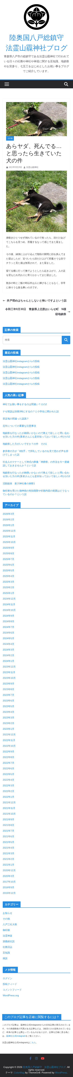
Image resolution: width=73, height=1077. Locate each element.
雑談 (5, 958)
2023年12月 (9, 666)
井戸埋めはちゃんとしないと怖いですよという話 (37, 300)
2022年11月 (9, 740)
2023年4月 (8, 712)
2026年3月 (8, 513)
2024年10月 (9, 610)
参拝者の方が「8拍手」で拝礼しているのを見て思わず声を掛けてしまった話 (35, 453)
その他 (10, 138)
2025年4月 (8, 576)
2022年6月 (8, 768)
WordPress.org (11, 995)
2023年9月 (8, 683)
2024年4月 (8, 644)
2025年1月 (8, 593)
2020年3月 (8, 876)
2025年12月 (9, 530)
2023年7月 (8, 695)
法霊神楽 (7, 935)
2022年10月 (9, 745)
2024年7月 (8, 627)
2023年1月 (8, 728)
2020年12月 (9, 870)
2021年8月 (8, 825)
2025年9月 (8, 547)
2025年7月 (8, 559)
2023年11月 (9, 672)
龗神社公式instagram (16, 1036)
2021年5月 (8, 842)
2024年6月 (8, 632)
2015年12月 (9, 893)
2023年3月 (8, 717)
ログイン (7, 978)
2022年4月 (8, 779)
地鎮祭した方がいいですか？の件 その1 (25, 443)
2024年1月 (8, 661)
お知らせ (7, 913)
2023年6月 (8, 700)
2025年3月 (8, 581)
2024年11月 (9, 604)
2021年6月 (8, 836)
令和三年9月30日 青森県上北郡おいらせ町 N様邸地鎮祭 (35, 312)
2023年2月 (8, 723)
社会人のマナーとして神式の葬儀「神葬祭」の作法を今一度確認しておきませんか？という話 (36, 463)
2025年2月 (8, 587)
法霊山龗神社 (32, 167)
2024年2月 (8, 655)
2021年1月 (8, 864)
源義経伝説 (9, 941)
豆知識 (6, 952)
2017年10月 (9, 881)
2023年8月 (8, 689)
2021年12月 (9, 802)
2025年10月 (9, 542)
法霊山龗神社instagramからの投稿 (21, 361)
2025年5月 (8, 570)
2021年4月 (8, 847)
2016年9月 (8, 887)
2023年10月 (9, 678)
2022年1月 (8, 796)
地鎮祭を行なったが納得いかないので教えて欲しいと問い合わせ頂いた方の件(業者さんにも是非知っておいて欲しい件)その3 (36, 474)
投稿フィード (10, 984)
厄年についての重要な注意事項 (19, 425)
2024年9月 (8, 615)
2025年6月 (8, 564)
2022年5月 (8, 774)
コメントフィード (12, 989)
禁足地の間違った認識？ (16, 418)
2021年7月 (8, 830)
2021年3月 (8, 853)
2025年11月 (9, 536)
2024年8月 (8, 621)
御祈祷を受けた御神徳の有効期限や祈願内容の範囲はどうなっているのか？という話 (36, 492)
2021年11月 (9, 808)
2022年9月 (8, 751)
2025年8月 (8, 553)
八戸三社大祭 (10, 924)
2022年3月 (8, 785)
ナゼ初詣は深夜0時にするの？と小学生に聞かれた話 (31, 411)
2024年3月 (8, 649)
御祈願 (6, 930)
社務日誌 (7, 947)
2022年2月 (8, 791)
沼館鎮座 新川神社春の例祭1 (19, 483)
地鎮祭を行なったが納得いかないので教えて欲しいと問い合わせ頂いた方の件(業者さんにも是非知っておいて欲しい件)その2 (36, 435)
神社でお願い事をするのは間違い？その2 (25, 404)
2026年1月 (8, 525)
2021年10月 (9, 813)
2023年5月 (8, 706)
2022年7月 (8, 762)
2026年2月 (8, 519)
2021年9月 (8, 819)
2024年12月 (9, 598)
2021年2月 (8, 859)
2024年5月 (8, 638)
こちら (33, 1042)
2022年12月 (9, 734)
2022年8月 (8, 757)
